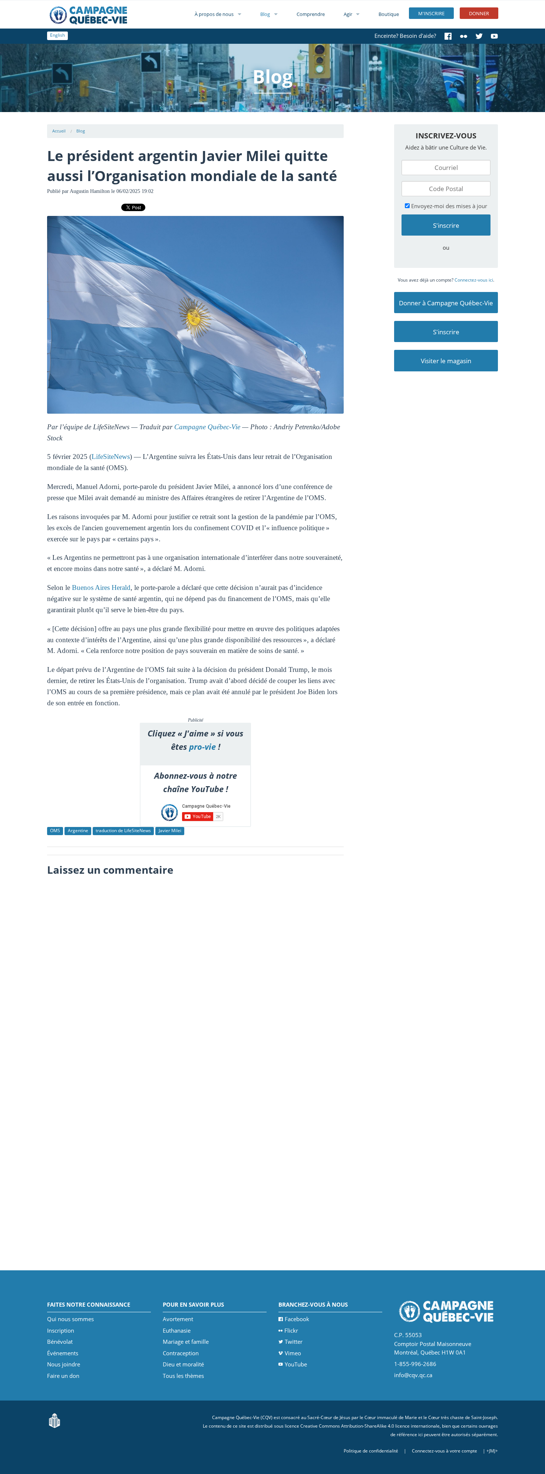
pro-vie (202, 746)
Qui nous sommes (70, 1319)
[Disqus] (195, 973)
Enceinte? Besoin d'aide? (405, 35)
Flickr (291, 1330)
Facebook (297, 1319)
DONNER (479, 13)
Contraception (181, 1353)
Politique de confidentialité (371, 1451)
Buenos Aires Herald (101, 587)
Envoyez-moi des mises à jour (448, 206)
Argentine (78, 830)
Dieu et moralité (183, 1364)
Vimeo (293, 1353)
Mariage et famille (186, 1341)
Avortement (178, 1319)
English (57, 35)
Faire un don (63, 1375)
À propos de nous (214, 14)
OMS (55, 830)
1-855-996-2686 (415, 1364)
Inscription (60, 1330)
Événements (62, 1353)
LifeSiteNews (111, 456)
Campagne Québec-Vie (207, 427)
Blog (265, 14)
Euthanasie (177, 1330)
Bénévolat (60, 1341)
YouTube (296, 1364)
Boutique (389, 14)
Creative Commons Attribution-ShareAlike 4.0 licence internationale (370, 1426)
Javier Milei (170, 830)
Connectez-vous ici (474, 280)
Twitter (294, 1341)
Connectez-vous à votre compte (444, 1451)
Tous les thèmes (183, 1375)
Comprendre (311, 14)
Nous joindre (63, 1364)
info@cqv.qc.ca (413, 1375)
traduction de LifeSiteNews (123, 830)
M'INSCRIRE (431, 13)
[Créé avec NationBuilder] (54, 1420)
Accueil (59, 131)
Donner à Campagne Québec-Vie (446, 303)
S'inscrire (446, 332)
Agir (348, 14)
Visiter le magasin (446, 361)
